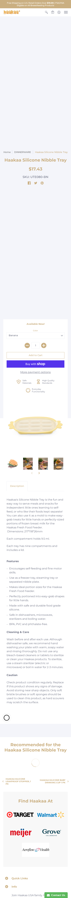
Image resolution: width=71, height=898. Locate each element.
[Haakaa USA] (11, 12)
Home (7, 152)
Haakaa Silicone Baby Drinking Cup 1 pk (52, 781)
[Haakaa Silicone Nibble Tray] (35, 425)
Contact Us (57, 895)
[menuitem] (46, 12)
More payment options (35, 372)
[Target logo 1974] (20, 814)
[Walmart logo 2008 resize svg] (50, 814)
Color (35, 330)
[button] (46, 12)
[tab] (17, 486)
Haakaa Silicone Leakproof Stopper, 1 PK (18, 781)
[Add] (43, 345)
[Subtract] (27, 345)
